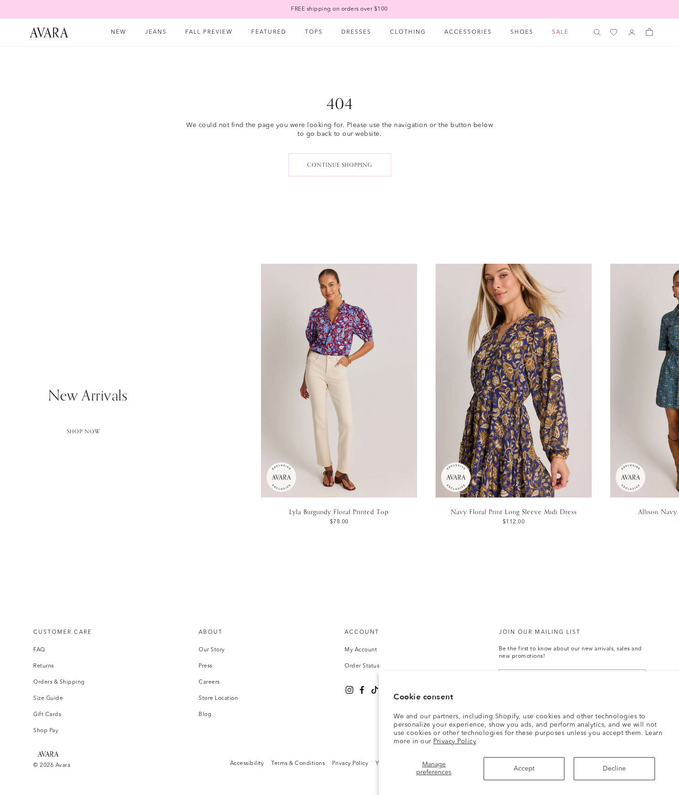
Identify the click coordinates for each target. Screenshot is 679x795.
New (119, 32)
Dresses (356, 32)
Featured (268, 32)
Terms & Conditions (298, 763)
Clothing (408, 32)
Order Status (362, 666)
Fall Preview (209, 32)
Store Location (218, 698)
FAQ (39, 650)
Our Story (212, 650)
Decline (614, 768)
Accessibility (247, 763)
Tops (314, 32)
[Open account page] (632, 32)
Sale (560, 32)
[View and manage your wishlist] (614, 32)
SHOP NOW (83, 431)
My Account (361, 650)
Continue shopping (339, 165)
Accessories (468, 32)
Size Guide (48, 698)
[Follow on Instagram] (349, 690)
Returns (43, 666)
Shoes (522, 32)
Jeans (156, 32)
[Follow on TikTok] (375, 690)
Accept (524, 768)
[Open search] (597, 32)
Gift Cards (47, 714)
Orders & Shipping (59, 682)
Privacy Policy (454, 741)
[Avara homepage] (48, 753)
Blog (205, 714)
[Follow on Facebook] (362, 690)
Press (205, 666)
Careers (209, 682)
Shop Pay (45, 731)
